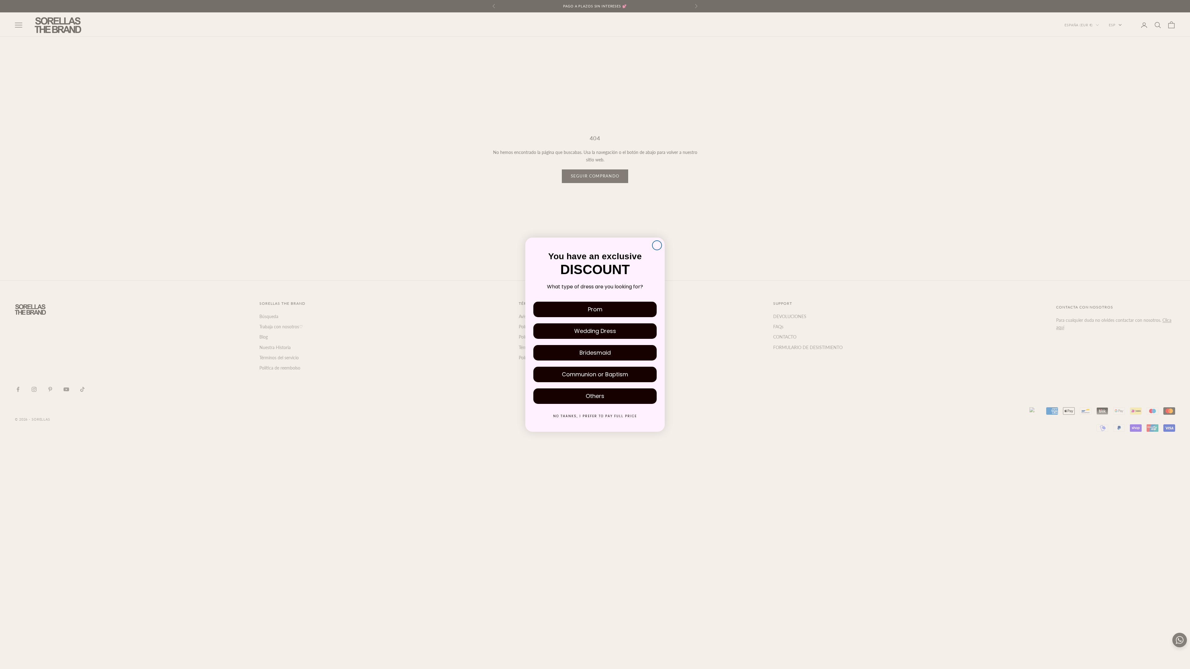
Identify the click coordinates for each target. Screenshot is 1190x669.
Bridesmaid (595, 352)
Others (595, 396)
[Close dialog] (657, 245)
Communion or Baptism (595, 374)
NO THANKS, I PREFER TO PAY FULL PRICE (595, 416)
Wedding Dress (595, 331)
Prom (595, 309)
